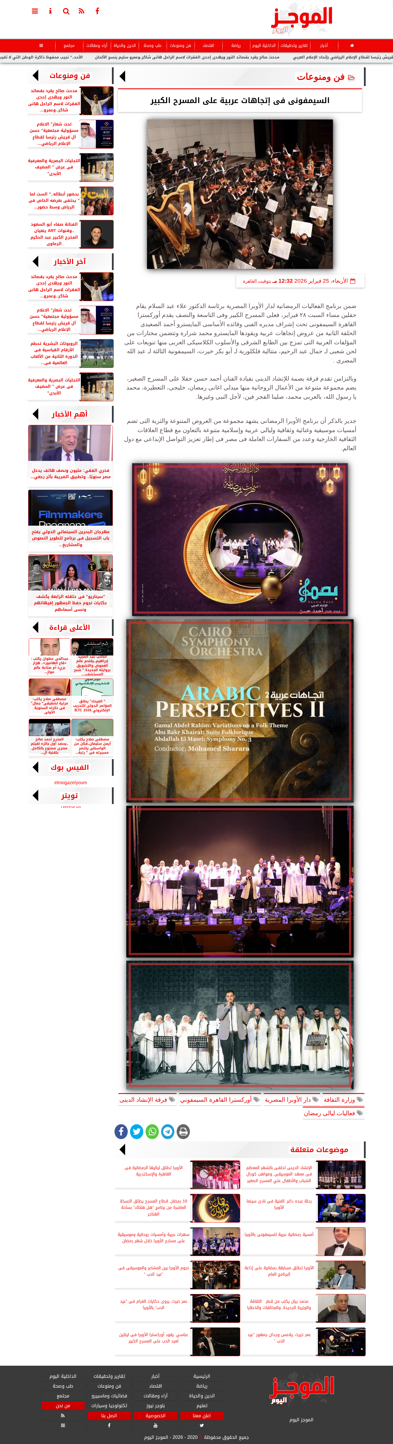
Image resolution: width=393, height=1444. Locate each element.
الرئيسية (201, 1376)
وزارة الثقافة (340, 1099)
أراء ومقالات (96, 46)
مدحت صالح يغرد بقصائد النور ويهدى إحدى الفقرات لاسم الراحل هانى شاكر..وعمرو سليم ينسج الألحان (243, 57)
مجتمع (69, 46)
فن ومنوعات (180, 46)
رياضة (236, 46)
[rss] (82, 10)
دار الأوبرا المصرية (288, 1099)
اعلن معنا (202, 1415)
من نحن (63, 1405)
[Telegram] (168, 1131)
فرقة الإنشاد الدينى (144, 1099)
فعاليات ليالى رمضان (330, 1113)
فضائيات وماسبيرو (109, 1396)
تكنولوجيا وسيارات (109, 1405)
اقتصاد (208, 46)
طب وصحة (152, 46)
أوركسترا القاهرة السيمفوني (216, 1099)
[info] (50, 10)
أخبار (324, 46)
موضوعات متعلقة (319, 1150)
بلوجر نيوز (155, 1405)
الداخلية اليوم (264, 46)
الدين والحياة (125, 46)
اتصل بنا (109, 1415)
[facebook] (97, 10)
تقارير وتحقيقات (294, 46)
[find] (66, 10)
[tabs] (35, 10)
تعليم (202, 1405)
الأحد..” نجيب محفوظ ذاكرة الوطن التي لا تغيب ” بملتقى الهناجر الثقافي (73, 57)
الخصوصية (156, 1415)
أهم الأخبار (69, 414)
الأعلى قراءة (69, 627)
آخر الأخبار (70, 261)
